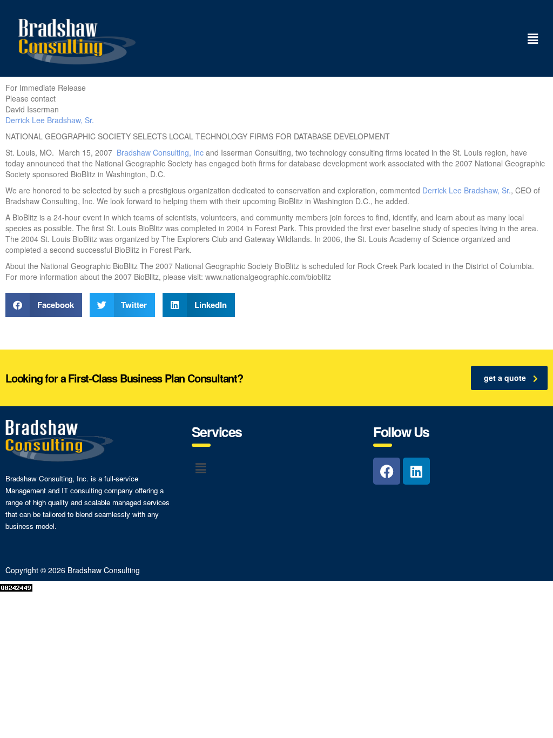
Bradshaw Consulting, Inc (160, 152)
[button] (533, 38)
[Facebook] (386, 471)
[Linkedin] (416, 471)
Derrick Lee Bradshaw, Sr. (49, 120)
